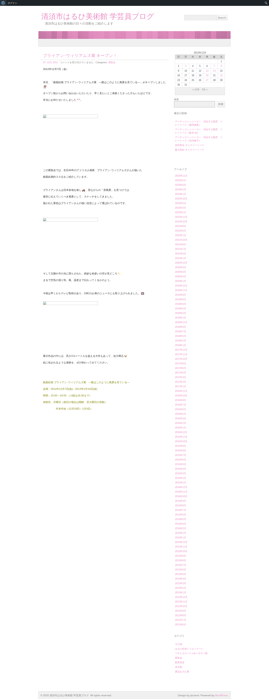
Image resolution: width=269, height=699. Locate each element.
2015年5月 (180, 464)
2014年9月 (180, 501)
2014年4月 (180, 523)
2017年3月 (180, 377)
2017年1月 (180, 386)
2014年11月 (181, 491)
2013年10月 (181, 551)
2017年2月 (180, 381)
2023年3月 (180, 207)
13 (207, 70)
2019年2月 (180, 313)
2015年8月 (180, 450)
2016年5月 (180, 414)
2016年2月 (180, 423)
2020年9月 (180, 267)
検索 (176, 99)
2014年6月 (180, 514)
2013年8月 (180, 560)
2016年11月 (181, 391)
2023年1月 (180, 212)
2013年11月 (181, 546)
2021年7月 (180, 249)
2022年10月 (181, 221)
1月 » (204, 89)
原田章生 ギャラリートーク (189, 145)
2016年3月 (180, 418)
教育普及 (179, 662)
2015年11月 (181, 436)
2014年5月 (180, 519)
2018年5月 (180, 336)
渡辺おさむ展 (182, 671)
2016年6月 (180, 409)
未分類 (178, 667)
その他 (178, 644)
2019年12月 (181, 285)
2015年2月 (180, 478)
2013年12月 (181, 542)
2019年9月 (180, 294)
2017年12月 (181, 349)
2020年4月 (180, 272)
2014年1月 (180, 537)
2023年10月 (181, 198)
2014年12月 (181, 487)
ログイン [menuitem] (12, 2)
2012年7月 (180, 620)
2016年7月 (180, 404)
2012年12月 (181, 597)
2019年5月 (180, 308)
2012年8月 (180, 615)
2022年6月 (180, 230)
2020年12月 (181, 262)
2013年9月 (180, 555)
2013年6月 (180, 569)
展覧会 (111, 62)
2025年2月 (180, 180)
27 (207, 80)
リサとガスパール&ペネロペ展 (191, 653)
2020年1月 (180, 281)
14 (214, 70)
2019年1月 (180, 317)
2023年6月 (180, 203)
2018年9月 (180, 327)
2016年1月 (180, 427)
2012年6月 (180, 624)
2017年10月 (181, 359)
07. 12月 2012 (50, 62)
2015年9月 (180, 446)
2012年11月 (181, 601)
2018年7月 (180, 331)
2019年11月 (181, 290)
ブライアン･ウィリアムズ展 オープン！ (80, 55)
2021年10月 (181, 239)
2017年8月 (180, 363)
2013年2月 (180, 588)
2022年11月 (181, 217)
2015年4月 (180, 468)
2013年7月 (180, 565)
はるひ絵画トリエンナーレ (189, 648)
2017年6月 (180, 368)
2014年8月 (180, 505)
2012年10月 (181, 606)
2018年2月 (180, 340)
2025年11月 (181, 175)
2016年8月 (180, 400)
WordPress (221, 695)
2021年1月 (180, 258)
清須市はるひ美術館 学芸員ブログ (97, 16)
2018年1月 (180, 345)
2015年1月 (180, 482)
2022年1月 (180, 235)
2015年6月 (180, 459)
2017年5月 (180, 372)
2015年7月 (180, 455)
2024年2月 (180, 189)
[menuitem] (3, 3)
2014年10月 (181, 496)
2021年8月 (180, 244)
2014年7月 (180, 510)
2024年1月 (180, 194)
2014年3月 (180, 528)
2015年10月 (181, 441)
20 (207, 75)
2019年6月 (180, 304)
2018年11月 (181, 322)
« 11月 (196, 89)
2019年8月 (180, 299)
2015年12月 (181, 432)
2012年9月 (180, 610)
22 (221, 75)
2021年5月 (180, 253)
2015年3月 (180, 473)
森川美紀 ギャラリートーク (189, 149)
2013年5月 (180, 574)
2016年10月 (181, 395)
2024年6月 (180, 185)
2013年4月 (180, 578)
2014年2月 (180, 533)
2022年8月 (180, 226)
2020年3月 (180, 276)
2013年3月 (180, 583)
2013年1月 (180, 592)
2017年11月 (181, 354)
